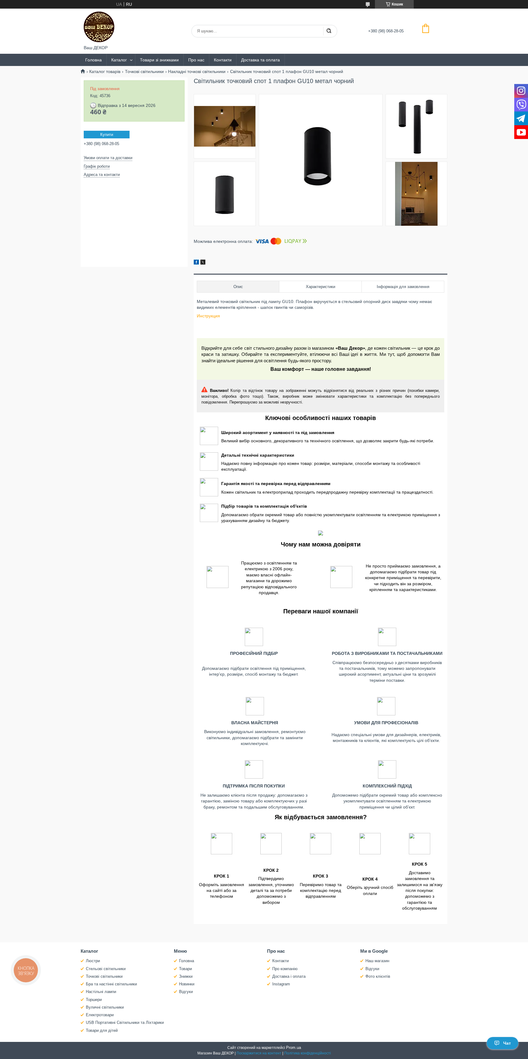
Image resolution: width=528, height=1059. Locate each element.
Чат (507, 1043)
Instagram (281, 984)
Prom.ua (293, 1047)
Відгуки (186, 991)
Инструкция (208, 315)
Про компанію (285, 968)
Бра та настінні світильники (111, 984)
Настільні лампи (101, 991)
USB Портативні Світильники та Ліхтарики (125, 1022)
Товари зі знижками (159, 59)
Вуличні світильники (105, 1007)
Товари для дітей (102, 1030)
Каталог (119, 59)
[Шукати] (328, 31)
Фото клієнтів (377, 976)
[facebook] (196, 263)
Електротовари (100, 1015)
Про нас (196, 59)
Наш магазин (377, 961)
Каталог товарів (104, 71)
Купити (106, 134)
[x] (202, 263)
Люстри (93, 961)
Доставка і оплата (289, 976)
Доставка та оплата (260, 59)
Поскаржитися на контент (259, 1053)
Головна (93, 59)
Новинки (186, 984)
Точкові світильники (144, 71)
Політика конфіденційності (307, 1053)
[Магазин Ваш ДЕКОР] (99, 27)
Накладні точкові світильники (197, 71)
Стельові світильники (106, 968)
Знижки (186, 976)
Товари (185, 968)
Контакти (223, 59)
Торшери (94, 999)
